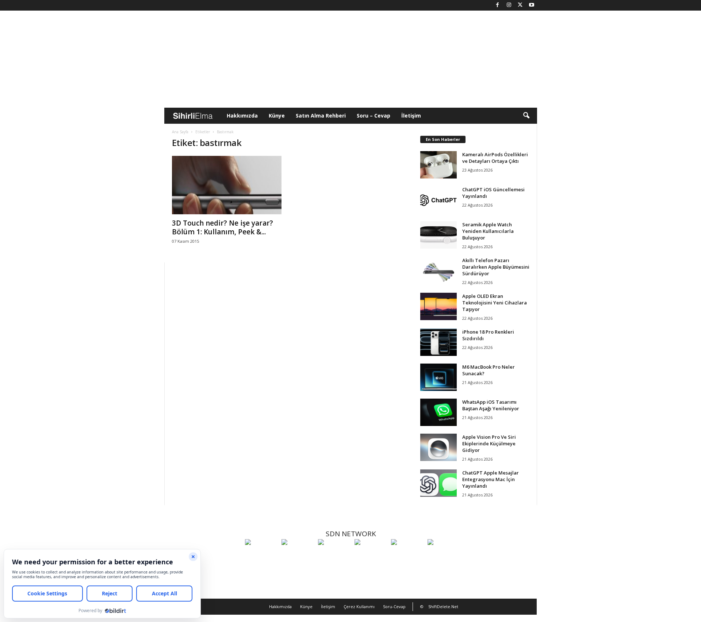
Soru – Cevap (373, 115)
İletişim (411, 115)
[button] (526, 116)
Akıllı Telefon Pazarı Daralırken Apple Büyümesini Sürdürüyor (495, 267)
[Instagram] (509, 5)
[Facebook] (497, 5)
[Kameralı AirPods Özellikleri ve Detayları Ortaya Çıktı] (438, 164)
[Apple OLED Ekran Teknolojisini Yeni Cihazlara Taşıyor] (438, 306)
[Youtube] (531, 5)
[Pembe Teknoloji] (407, 555)
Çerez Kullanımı (359, 606)
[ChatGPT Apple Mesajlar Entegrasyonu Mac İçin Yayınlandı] (438, 483)
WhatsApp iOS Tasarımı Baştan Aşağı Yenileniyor (490, 405)
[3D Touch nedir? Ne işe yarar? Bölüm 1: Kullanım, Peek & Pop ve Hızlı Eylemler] (226, 185)
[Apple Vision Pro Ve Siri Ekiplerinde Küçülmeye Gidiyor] (438, 447)
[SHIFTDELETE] (261, 555)
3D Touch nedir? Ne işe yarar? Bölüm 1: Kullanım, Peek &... (222, 227)
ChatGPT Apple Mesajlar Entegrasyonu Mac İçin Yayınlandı (490, 479)
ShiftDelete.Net (443, 606)
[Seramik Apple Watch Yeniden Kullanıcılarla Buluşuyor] (438, 235)
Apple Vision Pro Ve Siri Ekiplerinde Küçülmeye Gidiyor (489, 443)
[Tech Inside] (371, 555)
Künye (277, 115)
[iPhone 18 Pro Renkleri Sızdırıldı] (438, 342)
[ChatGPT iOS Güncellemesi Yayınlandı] (438, 200)
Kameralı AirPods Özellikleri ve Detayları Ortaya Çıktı (495, 157)
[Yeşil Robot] (334, 555)
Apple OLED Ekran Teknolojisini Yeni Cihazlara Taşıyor (494, 302)
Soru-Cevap (394, 606)
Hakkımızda (242, 115)
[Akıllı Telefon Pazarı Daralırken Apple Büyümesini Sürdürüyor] (438, 270)
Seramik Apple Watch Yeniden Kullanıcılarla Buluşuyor (488, 231)
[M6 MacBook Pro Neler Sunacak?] (438, 377)
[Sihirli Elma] (297, 555)
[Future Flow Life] (444, 555)
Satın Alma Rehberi (321, 115)
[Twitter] (520, 5)
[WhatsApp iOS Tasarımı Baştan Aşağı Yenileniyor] (438, 412)
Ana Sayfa (180, 131)
